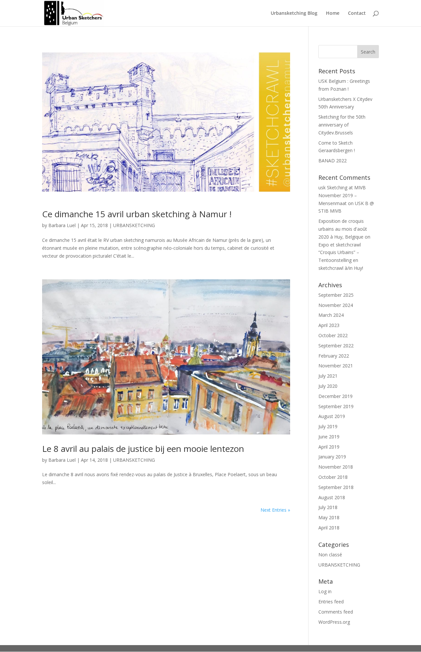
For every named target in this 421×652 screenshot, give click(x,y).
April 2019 (328, 447)
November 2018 (335, 467)
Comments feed (335, 612)
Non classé (330, 554)
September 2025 (336, 295)
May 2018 (328, 517)
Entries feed (331, 601)
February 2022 (333, 356)
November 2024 (335, 305)
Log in (325, 591)
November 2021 (335, 365)
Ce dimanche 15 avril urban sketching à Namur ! (137, 214)
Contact (357, 13)
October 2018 (333, 477)
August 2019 (331, 416)
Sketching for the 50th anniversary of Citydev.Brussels (341, 125)
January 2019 (332, 457)
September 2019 (336, 406)
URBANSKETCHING (134, 225)
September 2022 (336, 345)
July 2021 (327, 376)
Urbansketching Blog (294, 13)
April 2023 (328, 325)
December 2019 (335, 396)
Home (332, 13)
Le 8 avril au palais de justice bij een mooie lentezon (143, 448)
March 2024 (331, 315)
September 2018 (336, 487)
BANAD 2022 (332, 160)
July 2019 (327, 426)
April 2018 (328, 527)
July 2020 (327, 386)
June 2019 (328, 436)
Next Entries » (275, 510)
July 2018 (327, 507)
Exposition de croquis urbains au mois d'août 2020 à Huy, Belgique (342, 229)
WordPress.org (334, 622)
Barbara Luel (62, 225)
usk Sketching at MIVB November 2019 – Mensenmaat (342, 195)
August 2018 (331, 497)
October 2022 (333, 335)
